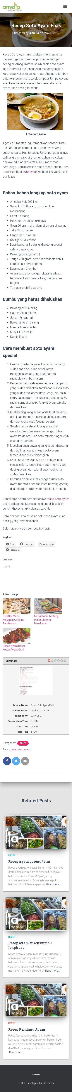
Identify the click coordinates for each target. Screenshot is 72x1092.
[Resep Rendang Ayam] (36, 999)
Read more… (53, 884)
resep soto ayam (58, 499)
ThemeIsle (48, 1083)
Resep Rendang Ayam (26, 1029)
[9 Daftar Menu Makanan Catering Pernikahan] (16, 606)
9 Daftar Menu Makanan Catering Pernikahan (13, 620)
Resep (23, 743)
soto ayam (30, 171)
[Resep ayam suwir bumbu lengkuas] (36, 913)
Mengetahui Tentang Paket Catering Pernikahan (46, 620)
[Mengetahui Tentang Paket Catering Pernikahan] (48, 606)
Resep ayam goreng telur (29, 861)
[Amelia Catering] (14, 6)
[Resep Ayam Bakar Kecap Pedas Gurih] (16, 636)
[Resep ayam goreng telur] (36, 831)
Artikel (36, 1074)
